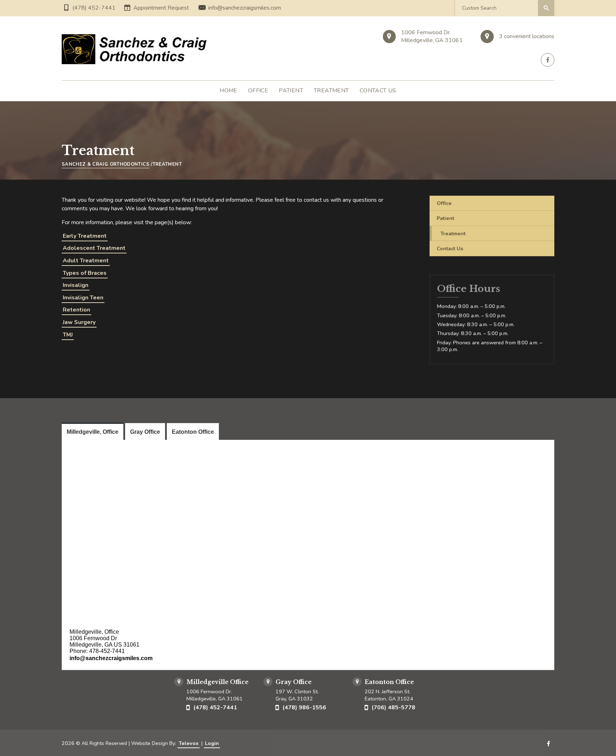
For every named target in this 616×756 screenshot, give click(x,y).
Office (444, 203)
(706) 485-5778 (393, 707)
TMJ (68, 335)
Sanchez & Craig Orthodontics (105, 164)
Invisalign (75, 285)
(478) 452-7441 (93, 8)
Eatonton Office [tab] (193, 432)
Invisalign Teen (83, 298)
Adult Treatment (86, 260)
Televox (189, 743)
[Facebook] (547, 60)
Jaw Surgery (79, 322)
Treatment (453, 233)
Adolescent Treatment (94, 248)
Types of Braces (85, 273)
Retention (76, 310)
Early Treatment (85, 236)
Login (212, 743)
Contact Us (450, 248)
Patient (445, 218)
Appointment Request (161, 8)
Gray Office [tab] (145, 432)
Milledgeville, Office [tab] (92, 432)
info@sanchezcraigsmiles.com (244, 8)
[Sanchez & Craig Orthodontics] (136, 49)
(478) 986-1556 (304, 707)
